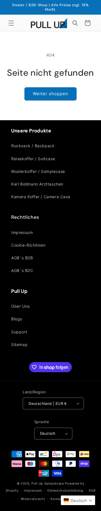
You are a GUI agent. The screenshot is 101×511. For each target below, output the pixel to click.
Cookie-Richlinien (28, 245)
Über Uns (20, 306)
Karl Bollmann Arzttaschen (37, 184)
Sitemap (19, 344)
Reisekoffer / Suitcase (33, 158)
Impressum (22, 232)
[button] (11, 23)
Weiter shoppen (50, 93)
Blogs (16, 318)
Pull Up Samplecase (47, 483)
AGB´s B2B (22, 257)
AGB (92, 490)
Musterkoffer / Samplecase (38, 171)
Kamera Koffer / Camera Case (40, 196)
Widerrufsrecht (33, 499)
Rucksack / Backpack (32, 145)
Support (19, 331)
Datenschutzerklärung (65, 490)
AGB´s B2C (22, 270)
